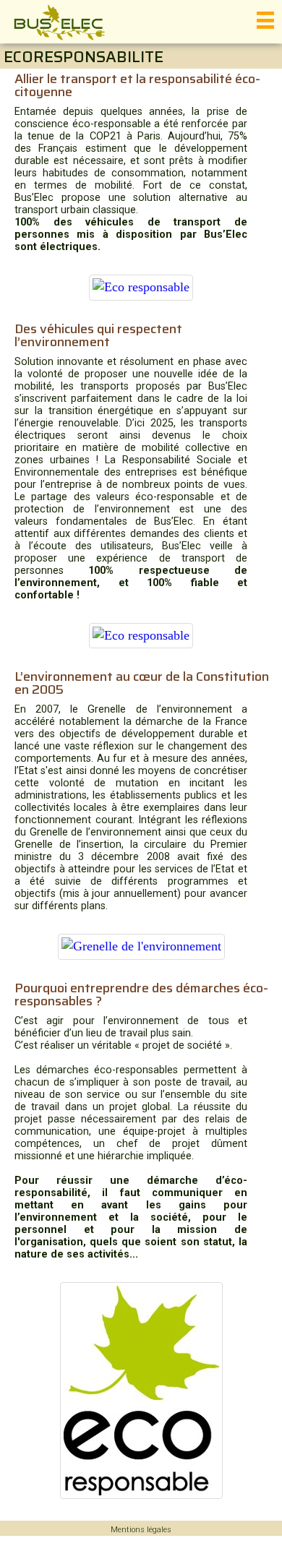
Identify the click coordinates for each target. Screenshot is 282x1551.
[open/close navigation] (265, 20)
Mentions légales (141, 1529)
